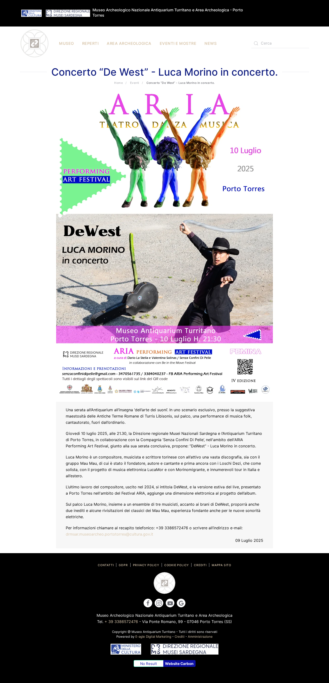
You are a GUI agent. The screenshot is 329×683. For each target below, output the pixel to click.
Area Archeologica (129, 43)
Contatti (106, 565)
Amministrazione (200, 636)
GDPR (123, 565)
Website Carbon (179, 663)
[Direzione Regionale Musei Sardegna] (68, 13)
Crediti (200, 565)
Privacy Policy (146, 565)
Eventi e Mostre (178, 43)
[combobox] (280, 43)
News (210, 43)
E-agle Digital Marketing (153, 636)
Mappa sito (221, 565)
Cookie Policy (176, 565)
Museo (66, 43)
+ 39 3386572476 (121, 621)
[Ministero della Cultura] (31, 13)
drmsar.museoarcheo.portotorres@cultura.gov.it (109, 534)
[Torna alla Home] (34, 43)
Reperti (90, 43)
